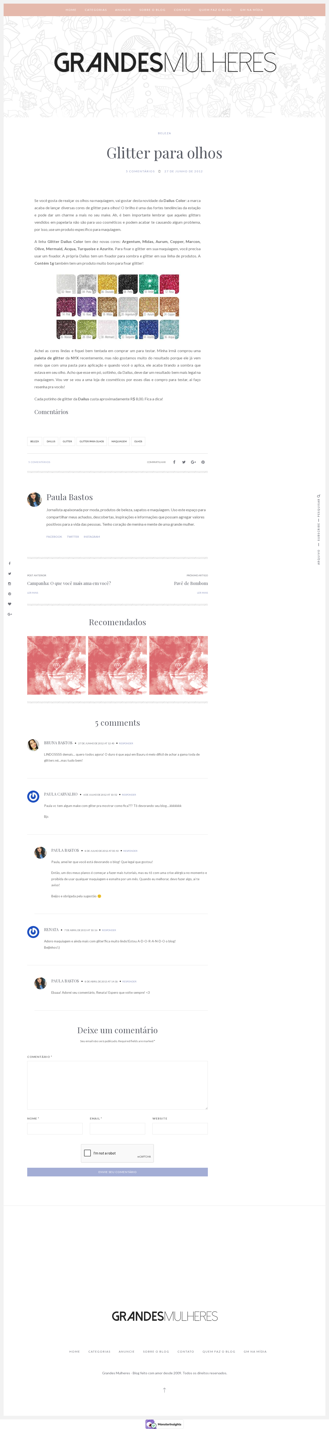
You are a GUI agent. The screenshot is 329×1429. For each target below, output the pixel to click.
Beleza (34, 441)
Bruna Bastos (58, 742)
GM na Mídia (251, 10)
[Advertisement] (164, 1245)
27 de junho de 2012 (183, 171)
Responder (126, 743)
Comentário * (39, 1057)
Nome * (33, 1118)
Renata (51, 929)
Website (159, 1118)
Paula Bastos (69, 496)
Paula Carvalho (61, 794)
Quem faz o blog (215, 10)
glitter (67, 441)
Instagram (92, 536)
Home (71, 10)
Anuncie (123, 10)
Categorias (96, 10)
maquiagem (119, 441)
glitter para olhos (92, 441)
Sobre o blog (152, 10)
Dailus (51, 441)
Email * (96, 1118)
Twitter (73, 536)
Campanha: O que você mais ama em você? (69, 583)
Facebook (54, 536)
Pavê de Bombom (191, 583)
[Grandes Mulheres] (164, 62)
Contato (182, 10)
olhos (138, 441)
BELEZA (164, 133)
